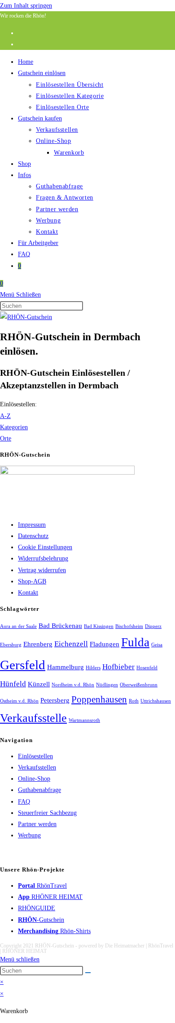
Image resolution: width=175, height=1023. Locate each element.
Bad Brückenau (60, 625)
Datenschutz (33, 536)
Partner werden (37, 824)
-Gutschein (41, 919)
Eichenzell (71, 644)
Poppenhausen (99, 699)
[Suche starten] (88, 973)
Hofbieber (118, 667)
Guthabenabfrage (39, 790)
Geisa (156, 644)
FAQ (24, 801)
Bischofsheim (129, 626)
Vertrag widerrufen (42, 570)
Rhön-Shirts (54, 931)
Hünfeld (13, 684)
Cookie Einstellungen (45, 547)
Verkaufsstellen (37, 767)
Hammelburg (65, 667)
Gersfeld (22, 665)
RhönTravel (42, 885)
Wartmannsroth (84, 720)
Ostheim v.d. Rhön (19, 700)
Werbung (29, 835)
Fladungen (104, 644)
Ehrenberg (37, 644)
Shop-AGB (32, 581)
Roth (134, 700)
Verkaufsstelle (33, 718)
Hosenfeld (147, 667)
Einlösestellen (35, 756)
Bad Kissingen (99, 626)
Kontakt (28, 592)
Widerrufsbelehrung (43, 558)
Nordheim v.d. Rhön (73, 684)
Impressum (32, 524)
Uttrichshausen (155, 700)
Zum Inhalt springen (26, 5)
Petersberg (55, 700)
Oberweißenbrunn (139, 684)
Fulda (135, 642)
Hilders (93, 667)
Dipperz (153, 626)
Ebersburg (11, 644)
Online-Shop (34, 778)
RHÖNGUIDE (36, 908)
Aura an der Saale (18, 626)
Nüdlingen (107, 684)
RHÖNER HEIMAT (50, 897)
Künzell (39, 684)
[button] (18, 404)
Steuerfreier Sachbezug (47, 813)
